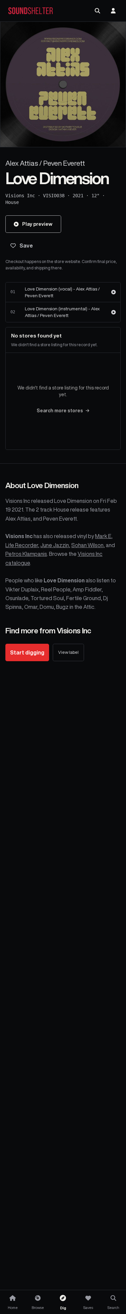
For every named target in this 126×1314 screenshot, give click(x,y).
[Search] (97, 10)
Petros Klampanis (26, 554)
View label (68, 652)
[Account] (113, 10)
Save (26, 245)
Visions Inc (20, 195)
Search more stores (60, 410)
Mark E (103, 536)
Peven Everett (64, 163)
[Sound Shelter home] (30, 10)
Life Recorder (21, 545)
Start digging (27, 652)
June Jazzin (54, 545)
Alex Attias (21, 163)
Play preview (37, 223)
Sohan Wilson (87, 545)
